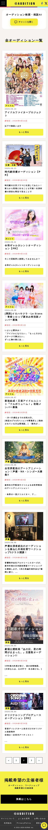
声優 (7, 462)
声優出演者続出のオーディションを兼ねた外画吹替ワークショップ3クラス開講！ (23, 549)
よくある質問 (24, 818)
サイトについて (8, 818)
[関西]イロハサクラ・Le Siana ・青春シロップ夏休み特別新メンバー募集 (23, 316)
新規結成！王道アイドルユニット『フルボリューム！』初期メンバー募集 (23, 404)
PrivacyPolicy (24, 823)
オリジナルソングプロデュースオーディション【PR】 (23, 717)
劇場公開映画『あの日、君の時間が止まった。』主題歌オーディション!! (23, 652)
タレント (9, 239)
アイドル (9, 106)
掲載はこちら (24, 799)
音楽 (7, 642)
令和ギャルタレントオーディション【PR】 (23, 247)
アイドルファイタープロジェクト (23, 114)
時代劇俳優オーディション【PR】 (23, 173)
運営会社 (40, 823)
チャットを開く (26, 22)
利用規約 (8, 823)
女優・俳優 (10, 165)
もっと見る (24, 132)
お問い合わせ (40, 818)
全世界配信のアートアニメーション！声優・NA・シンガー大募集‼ (24, 471)
